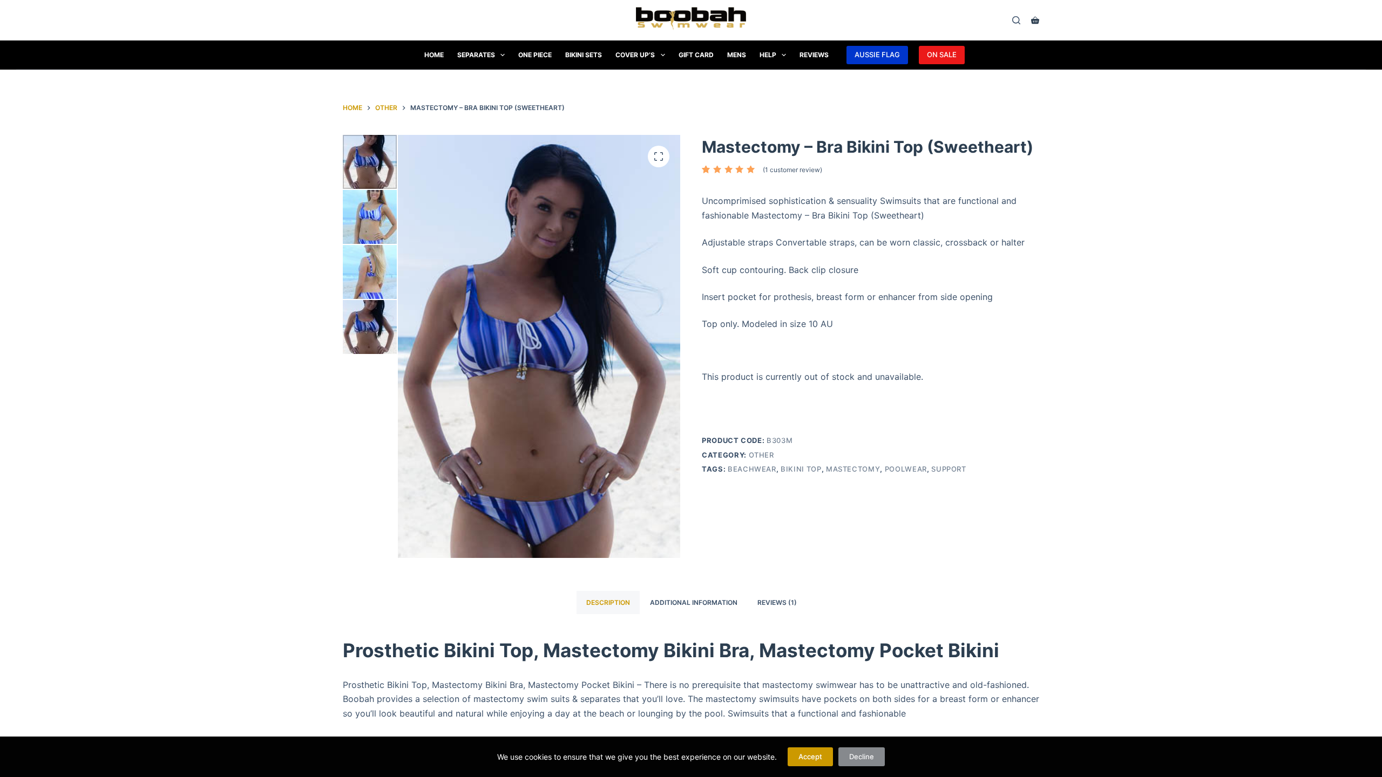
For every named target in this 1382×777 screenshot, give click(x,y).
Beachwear (752, 469)
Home (434, 55)
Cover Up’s (635, 55)
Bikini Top (801, 469)
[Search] (1016, 20)
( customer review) (792, 170)
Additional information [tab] (693, 602)
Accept (810, 756)
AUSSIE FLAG (877, 54)
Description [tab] (608, 602)
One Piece (535, 55)
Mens (736, 55)
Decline (861, 756)
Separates (476, 55)
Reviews (814, 55)
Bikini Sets (583, 55)
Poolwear (906, 469)
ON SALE (942, 54)
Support (948, 469)
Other (761, 455)
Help (768, 55)
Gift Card (696, 55)
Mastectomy (853, 469)
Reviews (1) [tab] (777, 602)
